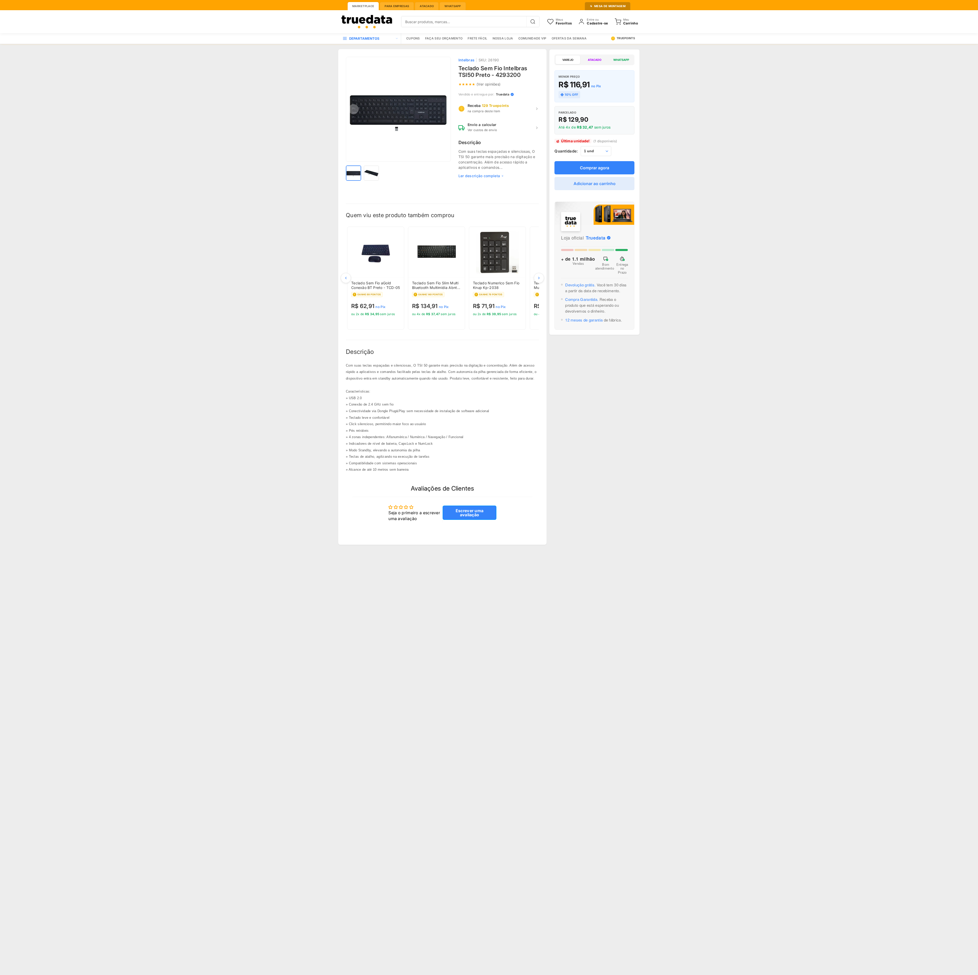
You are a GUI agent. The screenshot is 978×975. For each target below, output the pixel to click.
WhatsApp (452, 6)
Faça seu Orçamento (444, 38)
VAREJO (567, 60)
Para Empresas (397, 6)
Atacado (427, 6)
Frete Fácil (477, 38)
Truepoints (626, 38)
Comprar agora (594, 167)
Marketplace (363, 6)
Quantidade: (566, 151)
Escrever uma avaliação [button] (470, 512)
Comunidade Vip (532, 38)
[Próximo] (539, 278)
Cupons (413, 38)
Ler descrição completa (479, 176)
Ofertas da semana (569, 38)
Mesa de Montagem (610, 6)
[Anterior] (346, 278)
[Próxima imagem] (443, 109)
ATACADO (594, 60)
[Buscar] (532, 21)
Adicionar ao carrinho (595, 183)
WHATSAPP (621, 60)
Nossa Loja (503, 38)
